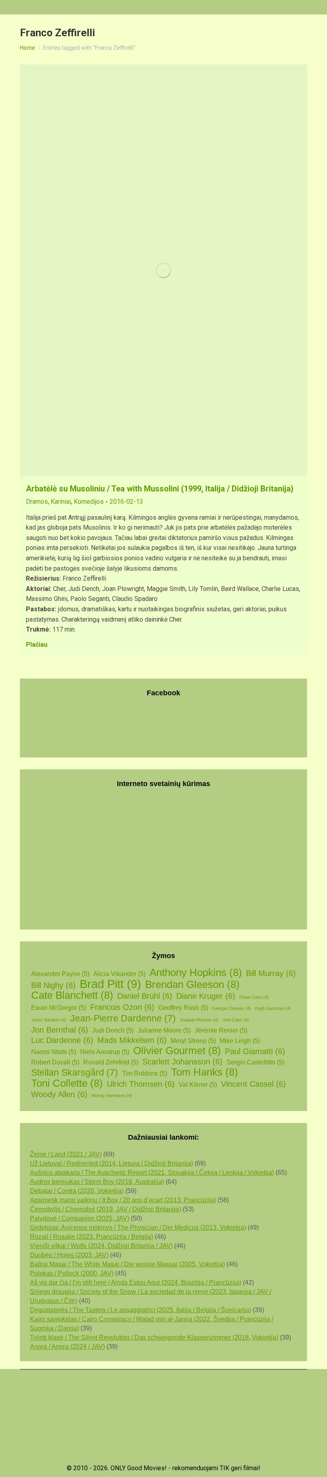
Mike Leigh (240, 1040)
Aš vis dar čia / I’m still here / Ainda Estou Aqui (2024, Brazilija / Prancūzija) (135, 1282)
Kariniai (61, 501)
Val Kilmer (198, 1084)
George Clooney (231, 1008)
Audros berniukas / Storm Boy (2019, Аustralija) (97, 1181)
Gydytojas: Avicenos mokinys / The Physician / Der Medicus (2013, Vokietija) (138, 1227)
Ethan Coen (254, 997)
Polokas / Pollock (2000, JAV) (72, 1273)
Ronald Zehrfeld (110, 1062)
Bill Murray (271, 973)
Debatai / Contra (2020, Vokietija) (77, 1190)
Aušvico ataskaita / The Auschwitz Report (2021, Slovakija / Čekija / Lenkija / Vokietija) (152, 1172)
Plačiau (36, 644)
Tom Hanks (204, 1072)
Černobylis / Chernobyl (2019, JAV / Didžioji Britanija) (105, 1209)
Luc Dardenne (62, 1040)
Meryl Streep (193, 1040)
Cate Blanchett (72, 995)
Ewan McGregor (58, 1007)
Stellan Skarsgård (74, 1072)
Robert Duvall (55, 1062)
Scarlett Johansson (182, 1061)
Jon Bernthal (59, 1029)
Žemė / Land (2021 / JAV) (66, 1154)
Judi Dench (113, 1030)
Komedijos (89, 501)
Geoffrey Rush (183, 1007)
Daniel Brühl (144, 996)
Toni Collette (67, 1083)
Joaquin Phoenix (199, 1019)
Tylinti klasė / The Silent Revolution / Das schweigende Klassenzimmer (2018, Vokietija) (154, 1337)
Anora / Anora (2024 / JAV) (67, 1346)
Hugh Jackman (273, 1008)
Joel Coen (236, 1019)
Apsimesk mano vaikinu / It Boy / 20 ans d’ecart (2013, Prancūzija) (123, 1200)
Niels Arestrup (104, 1052)
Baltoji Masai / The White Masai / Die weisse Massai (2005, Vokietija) (127, 1264)
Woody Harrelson (111, 1095)
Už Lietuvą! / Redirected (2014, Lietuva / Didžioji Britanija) (111, 1163)
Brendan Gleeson (192, 984)
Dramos (37, 501)
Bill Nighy (53, 985)
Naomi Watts (53, 1052)
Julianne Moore (164, 1030)
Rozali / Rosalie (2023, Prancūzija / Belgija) (91, 1236)
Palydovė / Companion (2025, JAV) (79, 1218)
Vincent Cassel (253, 1084)
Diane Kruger (205, 996)
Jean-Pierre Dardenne (123, 1018)
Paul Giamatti (255, 1051)
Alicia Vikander (119, 973)
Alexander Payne (60, 973)
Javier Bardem (48, 1019)
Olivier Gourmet (177, 1050)
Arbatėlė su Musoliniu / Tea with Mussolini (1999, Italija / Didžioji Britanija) (160, 488)
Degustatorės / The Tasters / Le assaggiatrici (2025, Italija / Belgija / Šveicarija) (140, 1310)
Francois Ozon (122, 1007)
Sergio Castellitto (255, 1062)
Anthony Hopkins (196, 972)
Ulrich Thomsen (141, 1084)
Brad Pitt (110, 983)
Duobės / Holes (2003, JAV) (69, 1255)
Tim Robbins (144, 1073)
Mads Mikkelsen (132, 1040)
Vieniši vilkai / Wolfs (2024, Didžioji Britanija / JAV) (101, 1245)
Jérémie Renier (221, 1030)
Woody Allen (59, 1094)
